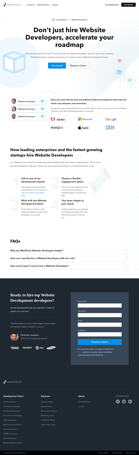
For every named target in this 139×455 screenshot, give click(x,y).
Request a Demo (78, 65)
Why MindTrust (43, 4)
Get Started (128, 4)
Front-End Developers (12, 406)
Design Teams (46, 406)
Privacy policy (103, 453)
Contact (55, 4)
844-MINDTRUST (112, 5)
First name (82, 301)
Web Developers (10, 438)
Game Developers (10, 429)
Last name (82, 311)
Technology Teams (48, 424)
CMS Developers (10, 420)
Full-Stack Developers (11, 411)
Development (62, 19)
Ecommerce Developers (12, 415)
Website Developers (79, 19)
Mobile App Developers (12, 442)
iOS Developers (9, 402)
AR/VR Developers (10, 433)
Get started (57, 65)
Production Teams (48, 420)
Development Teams (49, 411)
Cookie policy (117, 453)
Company (82, 330)
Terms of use (131, 453)
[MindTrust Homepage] (12, 5)
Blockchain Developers (12, 424)
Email (80, 321)
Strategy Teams (47, 402)
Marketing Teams (47, 415)
